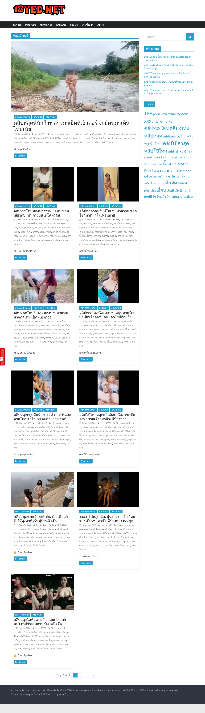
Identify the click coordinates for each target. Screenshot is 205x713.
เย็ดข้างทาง (113, 545)
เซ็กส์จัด (26, 648)
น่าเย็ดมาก (32, 640)
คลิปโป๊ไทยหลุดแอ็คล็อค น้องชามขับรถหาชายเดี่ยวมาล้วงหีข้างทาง (107, 416)
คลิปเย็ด (103, 329)
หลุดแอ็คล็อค (88, 443)
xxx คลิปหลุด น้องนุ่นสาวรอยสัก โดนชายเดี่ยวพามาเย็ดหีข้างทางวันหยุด (107, 518)
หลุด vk (45, 235)
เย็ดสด (122, 545)
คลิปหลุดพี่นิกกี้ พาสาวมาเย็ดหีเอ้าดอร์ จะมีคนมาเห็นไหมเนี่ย (72, 125)
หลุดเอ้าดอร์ (60, 142)
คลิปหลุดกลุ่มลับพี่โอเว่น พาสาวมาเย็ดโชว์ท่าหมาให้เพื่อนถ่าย (108, 213)
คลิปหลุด (116, 134)
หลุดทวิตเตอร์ (38, 142)
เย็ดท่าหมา (89, 142)
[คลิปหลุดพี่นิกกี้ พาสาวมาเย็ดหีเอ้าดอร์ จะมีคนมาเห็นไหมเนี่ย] (75, 43)
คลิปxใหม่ (107, 134)
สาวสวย (123, 138)
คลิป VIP (74, 24)
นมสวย (45, 533)
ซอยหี (88, 138)
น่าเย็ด (55, 231)
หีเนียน (26, 240)
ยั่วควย (108, 138)
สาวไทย (131, 138)
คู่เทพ (75, 138)
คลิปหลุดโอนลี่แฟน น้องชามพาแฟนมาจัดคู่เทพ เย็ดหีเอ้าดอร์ (41, 314)
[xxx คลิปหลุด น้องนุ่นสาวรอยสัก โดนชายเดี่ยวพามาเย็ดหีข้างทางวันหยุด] (108, 474)
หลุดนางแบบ (59, 537)
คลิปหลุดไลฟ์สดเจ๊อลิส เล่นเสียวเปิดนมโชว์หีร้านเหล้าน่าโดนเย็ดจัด (40, 621)
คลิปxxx (30, 427)
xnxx (57, 134)
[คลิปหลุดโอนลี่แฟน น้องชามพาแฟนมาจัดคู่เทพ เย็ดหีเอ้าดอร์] (42, 270)
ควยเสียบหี (67, 138)
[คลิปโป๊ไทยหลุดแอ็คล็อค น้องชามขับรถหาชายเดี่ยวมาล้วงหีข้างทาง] (108, 372)
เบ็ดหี (116, 443)
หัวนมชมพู (36, 541)
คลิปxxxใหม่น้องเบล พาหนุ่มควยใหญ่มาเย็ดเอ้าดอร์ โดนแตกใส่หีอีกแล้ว (107, 314)
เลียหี (103, 142)
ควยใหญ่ (87, 333)
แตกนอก (127, 341)
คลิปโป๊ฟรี (61, 24)
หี (21, 240)
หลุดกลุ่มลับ (18, 142)
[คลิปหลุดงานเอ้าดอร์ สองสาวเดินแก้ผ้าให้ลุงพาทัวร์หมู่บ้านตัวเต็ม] (42, 474)
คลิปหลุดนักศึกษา (21, 138)
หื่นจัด (68, 142)
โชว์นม (29, 545)
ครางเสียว (86, 134)
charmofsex (60, 321)
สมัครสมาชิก (46, 24)
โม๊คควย (17, 244)
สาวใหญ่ (49, 640)
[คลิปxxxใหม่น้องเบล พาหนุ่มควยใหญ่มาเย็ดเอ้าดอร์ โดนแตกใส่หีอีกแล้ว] (108, 270)
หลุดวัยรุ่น (49, 142)
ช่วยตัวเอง (37, 533)
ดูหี (125, 231)
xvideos (63, 134)
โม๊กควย (109, 142)
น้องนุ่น (116, 537)
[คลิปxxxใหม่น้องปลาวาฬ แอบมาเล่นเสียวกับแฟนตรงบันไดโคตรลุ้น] (42, 169)
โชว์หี (35, 545)
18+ (52, 134)
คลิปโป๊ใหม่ (50, 117)
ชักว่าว (81, 138)
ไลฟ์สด (42, 545)
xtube (64, 525)
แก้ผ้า (64, 541)
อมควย (75, 142)
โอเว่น (116, 244)
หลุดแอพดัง (26, 541)
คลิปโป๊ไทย (56, 138)
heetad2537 (40, 134)
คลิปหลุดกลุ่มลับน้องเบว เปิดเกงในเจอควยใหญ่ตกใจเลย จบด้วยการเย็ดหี (42, 416)
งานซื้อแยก (87, 24)
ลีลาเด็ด (115, 138)
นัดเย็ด (48, 231)
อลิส (53, 644)
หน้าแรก (17, 24)
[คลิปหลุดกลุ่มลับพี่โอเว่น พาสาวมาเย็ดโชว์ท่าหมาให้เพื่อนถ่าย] (108, 169)
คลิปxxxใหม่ (96, 134)
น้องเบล (118, 333)
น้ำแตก (95, 138)
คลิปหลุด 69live (53, 632)
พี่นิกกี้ (101, 138)
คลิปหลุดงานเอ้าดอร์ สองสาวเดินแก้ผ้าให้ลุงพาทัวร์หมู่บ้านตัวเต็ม (41, 518)
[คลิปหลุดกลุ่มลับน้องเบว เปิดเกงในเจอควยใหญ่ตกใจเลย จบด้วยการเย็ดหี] (42, 372)
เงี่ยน (82, 142)
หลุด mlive (30, 537)
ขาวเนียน (77, 134)
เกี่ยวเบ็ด (52, 541)
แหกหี (16, 545)
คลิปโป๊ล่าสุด (34, 138)
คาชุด (22, 231)
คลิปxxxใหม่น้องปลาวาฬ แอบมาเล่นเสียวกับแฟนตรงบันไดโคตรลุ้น (41, 213)
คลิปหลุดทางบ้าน (22, 117)
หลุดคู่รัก (28, 142)
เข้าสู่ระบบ (30, 24)
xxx (70, 134)
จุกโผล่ (45, 636)
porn (59, 525)
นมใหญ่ (53, 533)
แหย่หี (22, 545)
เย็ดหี (97, 142)
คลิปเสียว (38, 227)
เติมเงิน (100, 24)
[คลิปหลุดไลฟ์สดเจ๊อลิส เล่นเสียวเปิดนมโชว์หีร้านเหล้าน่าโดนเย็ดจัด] (42, 576)
